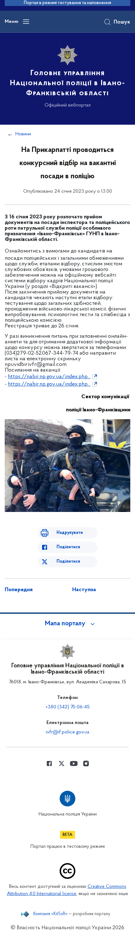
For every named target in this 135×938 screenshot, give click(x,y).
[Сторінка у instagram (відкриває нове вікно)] (86, 763)
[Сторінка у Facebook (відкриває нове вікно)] (49, 763)
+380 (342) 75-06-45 (68, 707)
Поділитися (68, 547)
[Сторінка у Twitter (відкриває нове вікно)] (61, 763)
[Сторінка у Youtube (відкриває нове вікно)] (74, 763)
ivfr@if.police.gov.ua (67, 732)
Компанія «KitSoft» (50, 914)
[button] (67, 624)
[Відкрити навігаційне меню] (26, 21)
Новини (23, 134)
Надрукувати (70, 532)
